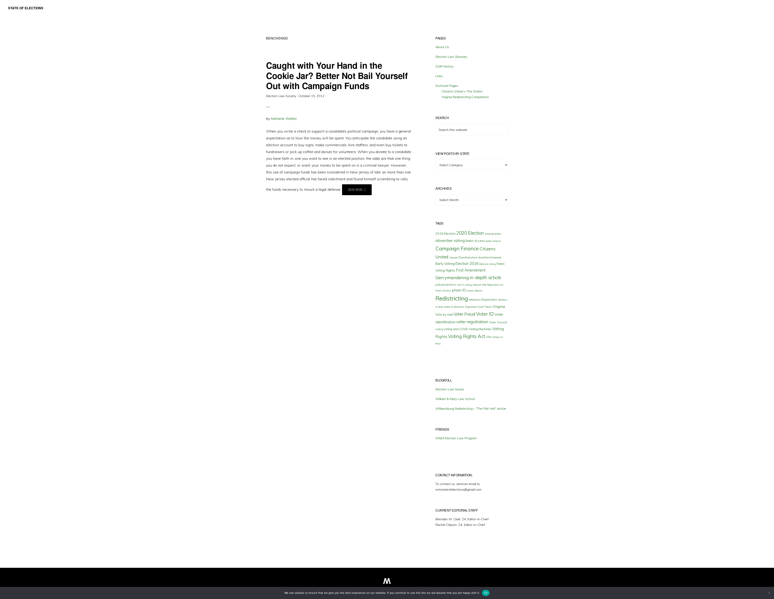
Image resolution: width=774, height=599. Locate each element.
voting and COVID (456, 329)
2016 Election (445, 233)
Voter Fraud (464, 314)
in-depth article (485, 277)
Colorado (453, 257)
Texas (488, 306)
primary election (474, 290)
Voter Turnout (498, 322)
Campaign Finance (457, 248)
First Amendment (471, 270)
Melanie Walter (284, 118)
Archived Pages (446, 86)
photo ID (459, 290)
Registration (489, 299)
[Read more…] (360, 191)
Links (439, 76)
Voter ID (485, 314)
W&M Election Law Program (456, 438)
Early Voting (445, 263)
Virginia (499, 306)
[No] (769, 593)
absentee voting (450, 240)
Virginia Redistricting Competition (465, 97)
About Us (442, 47)
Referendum (475, 299)
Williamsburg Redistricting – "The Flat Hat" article (470, 408)
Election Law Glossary (451, 57)
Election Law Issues (449, 389)
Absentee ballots (493, 233)
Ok (486, 592)
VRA (488, 337)
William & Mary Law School (455, 399)
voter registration (472, 321)
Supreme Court (474, 306)
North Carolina (443, 290)
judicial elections (445, 284)
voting (439, 329)
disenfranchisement (489, 257)
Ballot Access (475, 241)
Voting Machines (480, 329)
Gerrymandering (452, 277)
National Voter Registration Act (488, 284)
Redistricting (451, 298)
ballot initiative (493, 241)
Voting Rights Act (466, 336)
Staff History (444, 66)
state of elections (454, 306)
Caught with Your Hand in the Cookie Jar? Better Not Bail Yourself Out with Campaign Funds (337, 75)
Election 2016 (467, 263)
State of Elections (25, 8)
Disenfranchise (467, 257)
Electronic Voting (487, 264)
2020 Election (470, 233)
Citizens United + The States (462, 91)
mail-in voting (464, 284)
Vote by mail (444, 314)
